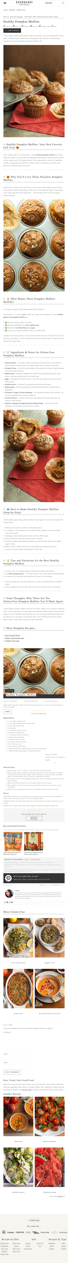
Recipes (12, 10)
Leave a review (34, 818)
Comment (7, 1032)
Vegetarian (4, 1246)
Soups (63, 1246)
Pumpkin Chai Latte (12, 641)
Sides (64, 1243)
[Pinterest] (7, 902)
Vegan (16, 1246)
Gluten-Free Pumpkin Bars (14, 638)
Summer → (61, 1196)
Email (5, 1062)
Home (5, 10)
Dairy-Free (16, 1249)
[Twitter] (12, 902)
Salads (51, 1249)
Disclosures (28, 1249)
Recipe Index (27, 1090)
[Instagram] (9, 902)
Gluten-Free (21, 10)
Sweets (63, 1249)
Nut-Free (4, 1249)
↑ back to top (34, 1220)
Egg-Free (16, 1251)
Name (6, 1054)
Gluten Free (4, 1243)
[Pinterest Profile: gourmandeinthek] (9, 878)
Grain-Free (16, 1243)
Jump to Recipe (13, 30)
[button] (8, 26)
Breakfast (51, 1243)
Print (7, 711)
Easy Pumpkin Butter (12, 635)
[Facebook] (5, 902)
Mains (52, 1246)
